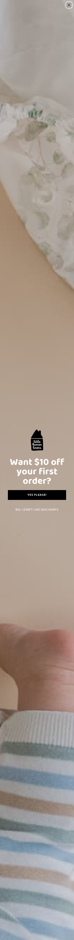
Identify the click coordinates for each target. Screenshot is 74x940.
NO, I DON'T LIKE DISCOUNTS (37, 509)
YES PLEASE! (37, 495)
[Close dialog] (69, 5)
